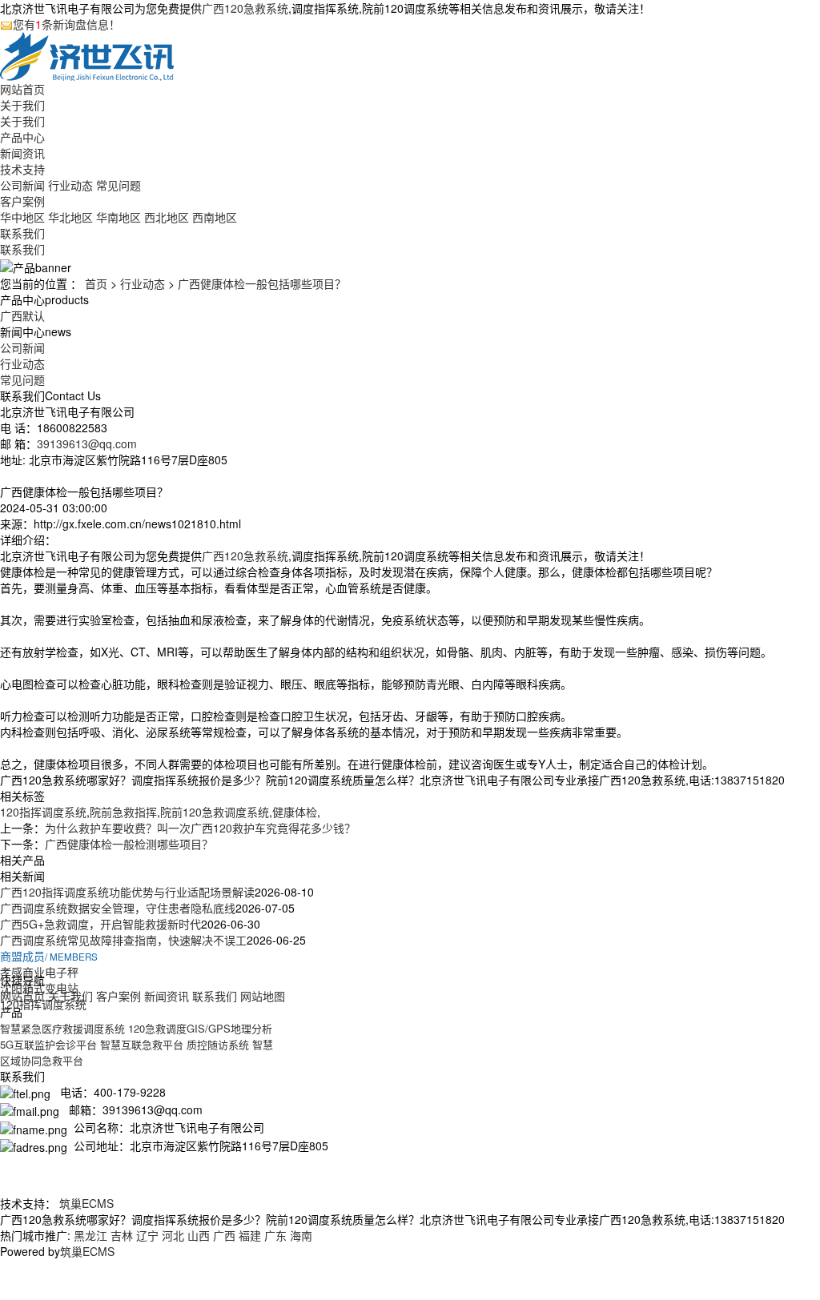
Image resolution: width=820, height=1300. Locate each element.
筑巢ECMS (86, 1203)
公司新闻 (22, 185)
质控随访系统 (218, 1044)
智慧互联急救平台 (141, 1044)
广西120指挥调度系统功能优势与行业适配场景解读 (127, 892)
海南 (301, 1235)
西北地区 (166, 217)
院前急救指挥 (123, 812)
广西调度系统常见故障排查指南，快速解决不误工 (123, 940)
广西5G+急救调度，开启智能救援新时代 (100, 924)
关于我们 (22, 105)
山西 (198, 1235)
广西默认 (22, 315)
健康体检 (294, 812)
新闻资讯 (22, 153)
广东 (275, 1235)
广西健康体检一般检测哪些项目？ (129, 844)
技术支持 (22, 169)
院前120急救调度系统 (214, 812)
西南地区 (214, 217)
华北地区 (70, 217)
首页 (96, 283)
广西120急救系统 (245, 8)
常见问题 (118, 185)
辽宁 (147, 1235)
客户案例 (22, 201)
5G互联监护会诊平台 (48, 1044)
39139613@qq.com (87, 443)
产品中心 (22, 137)
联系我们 (22, 233)
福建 (250, 1235)
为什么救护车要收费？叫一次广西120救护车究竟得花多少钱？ (200, 828)
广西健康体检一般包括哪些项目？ (262, 283)
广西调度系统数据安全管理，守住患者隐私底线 (117, 908)
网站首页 (22, 89)
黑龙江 (90, 1235)
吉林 (122, 1235)
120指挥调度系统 (43, 812)
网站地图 (262, 996)
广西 (224, 1235)
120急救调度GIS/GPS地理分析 (200, 1028)
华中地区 (22, 217)
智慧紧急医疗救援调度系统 (62, 1028)
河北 (173, 1235)
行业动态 (70, 185)
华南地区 (118, 217)
